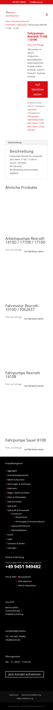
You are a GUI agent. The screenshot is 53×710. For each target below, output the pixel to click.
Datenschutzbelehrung (31, 695)
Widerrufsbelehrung (25, 698)
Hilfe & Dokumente (27, 585)
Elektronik (12, 488)
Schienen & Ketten (16, 543)
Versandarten (24, 576)
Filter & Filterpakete (16, 497)
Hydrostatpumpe (35, 119)
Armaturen (16, 513)
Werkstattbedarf (19, 530)
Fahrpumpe (32, 116)
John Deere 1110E (35, 123)
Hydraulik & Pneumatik (18, 510)
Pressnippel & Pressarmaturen (30, 521)
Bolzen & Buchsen (15, 479)
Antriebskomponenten (18, 475)
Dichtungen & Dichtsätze (19, 484)
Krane (10, 534)
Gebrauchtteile (14, 501)
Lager (10, 539)
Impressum (13, 695)
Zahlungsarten (25, 581)
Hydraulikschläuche (20, 526)
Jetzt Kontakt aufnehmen (24, 674)
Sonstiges (11, 548)
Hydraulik (21, 24)
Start (7, 21)
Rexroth (31, 130)
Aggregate (12, 470)
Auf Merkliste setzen (38, 89)
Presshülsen (21, 517)
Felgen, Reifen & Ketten (18, 492)
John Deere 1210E (35, 126)
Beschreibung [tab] (14, 142)
